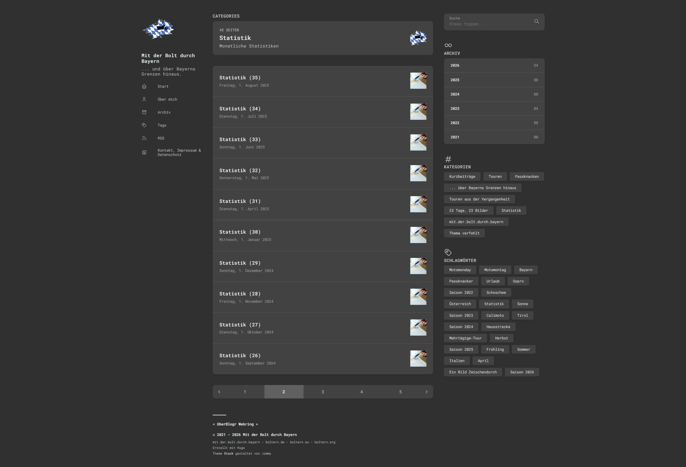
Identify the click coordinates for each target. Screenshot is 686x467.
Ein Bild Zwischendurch (473, 371)
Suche (454, 18)
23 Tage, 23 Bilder (468, 210)
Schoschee (496, 292)
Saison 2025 (461, 349)
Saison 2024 (461, 326)
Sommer (523, 349)
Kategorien (457, 166)
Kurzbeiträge (462, 176)
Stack (228, 453)
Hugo (241, 447)
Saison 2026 (522, 371)
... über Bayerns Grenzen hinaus (482, 187)
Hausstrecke (498, 326)
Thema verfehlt (464, 233)
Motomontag (495, 269)
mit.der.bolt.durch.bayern (476, 221)
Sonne (522, 303)
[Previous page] (219, 391)
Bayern (525, 269)
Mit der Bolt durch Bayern (168, 58)
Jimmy (266, 453)
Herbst (501, 337)
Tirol (522, 315)
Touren (495, 176)
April (483, 360)
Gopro (518, 281)
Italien (456, 360)
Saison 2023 (461, 315)
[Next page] (426, 391)
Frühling (495, 349)
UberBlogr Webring (235, 424)
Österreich (460, 303)
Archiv (452, 53)
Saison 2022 (461, 292)
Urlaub (493, 281)
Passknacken (527, 176)
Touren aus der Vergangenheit (479, 199)
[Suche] (537, 21)
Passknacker (461, 281)
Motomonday (460, 269)
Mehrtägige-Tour (465, 337)
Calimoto (495, 315)
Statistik (511, 210)
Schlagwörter (460, 260)
